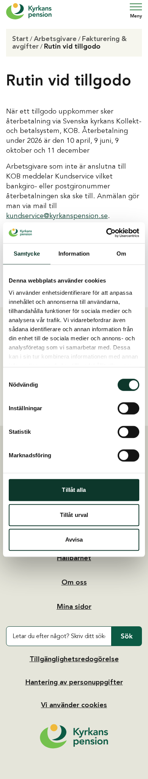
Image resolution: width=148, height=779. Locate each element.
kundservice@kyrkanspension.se (57, 216)
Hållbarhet (74, 558)
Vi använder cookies (74, 705)
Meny (136, 16)
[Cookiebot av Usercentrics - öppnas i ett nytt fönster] (106, 233)
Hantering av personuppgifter (74, 682)
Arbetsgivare (55, 39)
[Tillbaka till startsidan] (74, 736)
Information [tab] (74, 253)
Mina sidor (74, 606)
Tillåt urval (74, 515)
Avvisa (74, 539)
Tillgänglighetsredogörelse (74, 659)
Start (20, 39)
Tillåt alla (74, 490)
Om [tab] (121, 253)
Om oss (74, 582)
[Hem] (29, 11)
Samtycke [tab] (27, 253)
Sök (127, 636)
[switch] (128, 408)
